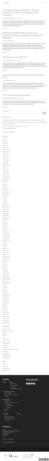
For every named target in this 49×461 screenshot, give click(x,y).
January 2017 (5, 314)
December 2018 (6, 277)
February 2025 (5, 159)
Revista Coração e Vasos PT (9, 416)
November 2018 (6, 279)
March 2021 (5, 227)
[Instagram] (29, 384)
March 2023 (5, 188)
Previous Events (19, 60)
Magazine (4, 333)
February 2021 (5, 229)
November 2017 (6, 297)
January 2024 (5, 172)
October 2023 (5, 178)
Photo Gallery (7, 419)
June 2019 (4, 264)
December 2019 (6, 254)
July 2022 (4, 196)
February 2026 (5, 147)
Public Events (5, 345)
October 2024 (5, 163)
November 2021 (6, 213)
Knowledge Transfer (6, 399)
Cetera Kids (9, 407)
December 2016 (6, 316)
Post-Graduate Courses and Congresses (11, 394)
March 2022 (5, 205)
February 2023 (5, 190)
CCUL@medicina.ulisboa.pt (9, 442)
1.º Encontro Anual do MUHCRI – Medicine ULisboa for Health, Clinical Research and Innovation (20, 12)
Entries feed (5, 366)
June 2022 (4, 198)
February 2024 (5, 170)
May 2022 (4, 201)
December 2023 (6, 174)
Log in (3, 364)
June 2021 (4, 221)
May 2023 (4, 184)
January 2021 (5, 231)
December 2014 (6, 320)
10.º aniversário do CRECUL (14, 57)
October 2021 (5, 215)
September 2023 (6, 180)
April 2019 (4, 269)
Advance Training (6, 329)
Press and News (6, 413)
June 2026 (4, 139)
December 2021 (6, 211)
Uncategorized (5, 351)
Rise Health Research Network (16, 388)
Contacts (19, 413)
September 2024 (6, 166)
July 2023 (4, 182)
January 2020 (5, 252)
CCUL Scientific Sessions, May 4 (16, 95)
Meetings (14, 98)
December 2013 (6, 322)
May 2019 (4, 266)
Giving (6, 410)
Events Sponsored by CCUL (8, 331)
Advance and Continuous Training (9, 391)
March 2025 (5, 157)
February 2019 (5, 273)
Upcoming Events (18, 18)
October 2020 (5, 238)
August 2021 (5, 219)
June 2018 (4, 287)
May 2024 (4, 168)
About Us (5, 382)
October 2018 (5, 281)
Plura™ (20, 449)
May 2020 (4, 246)
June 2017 (4, 304)
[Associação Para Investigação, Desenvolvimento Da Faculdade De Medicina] (39, 456)
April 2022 (4, 203)
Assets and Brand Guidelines (10, 418)
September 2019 (6, 260)
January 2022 (5, 209)
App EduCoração (8, 400)
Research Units (13, 383)
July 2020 (4, 242)
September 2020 (6, 240)
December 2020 (6, 233)
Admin (5, 18)
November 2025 (6, 151)
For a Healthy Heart (10, 405)
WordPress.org (5, 370)
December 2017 (6, 295)
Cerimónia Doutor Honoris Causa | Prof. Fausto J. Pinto (23, 76)
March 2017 (5, 310)
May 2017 (4, 306)
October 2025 (5, 153)
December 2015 (6, 318)
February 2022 (5, 207)
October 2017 (5, 299)
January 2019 (5, 275)
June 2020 (4, 244)
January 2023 (5, 192)
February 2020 (5, 250)
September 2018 (6, 283)
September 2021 (6, 217)
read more (4, 28)
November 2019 (6, 256)
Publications (5, 347)
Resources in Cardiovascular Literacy (10, 349)
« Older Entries (5, 111)
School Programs (8, 404)
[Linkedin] (32, 384)
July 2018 (4, 285)
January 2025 (5, 161)
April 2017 (4, 308)
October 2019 (5, 258)
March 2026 (5, 145)
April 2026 (4, 143)
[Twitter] (34, 384)
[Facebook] (27, 384)
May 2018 (4, 289)
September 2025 (6, 155)
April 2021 (4, 225)
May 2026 (4, 141)
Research (11, 382)
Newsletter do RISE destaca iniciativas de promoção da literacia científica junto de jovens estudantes (22, 35)
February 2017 (5, 312)
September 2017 (6, 301)
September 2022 (6, 194)
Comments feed (5, 368)
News (14, 18)
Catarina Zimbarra (13, 449)
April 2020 (4, 248)
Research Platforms (14, 385)
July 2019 (4, 262)
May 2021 (4, 223)
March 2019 (5, 271)
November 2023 (6, 176)
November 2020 (6, 236)
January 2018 (5, 293)
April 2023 (4, 186)
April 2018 (4, 291)
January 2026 (5, 149)
